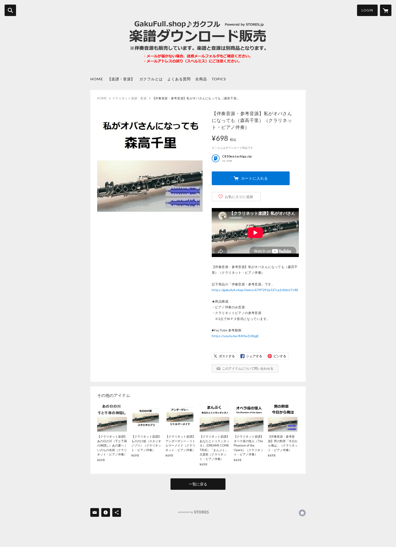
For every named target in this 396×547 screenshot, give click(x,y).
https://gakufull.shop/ (302, 512)
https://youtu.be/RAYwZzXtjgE (235, 336)
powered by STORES (193, 512)
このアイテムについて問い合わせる (247, 368)
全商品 (201, 79)
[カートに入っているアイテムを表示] (385, 10)
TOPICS (219, 79)
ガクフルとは (151, 79)
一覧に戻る (198, 484)
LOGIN (367, 10)
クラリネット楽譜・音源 (129, 98)
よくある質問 (179, 79)
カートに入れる (254, 178)
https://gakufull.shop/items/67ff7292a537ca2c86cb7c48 (255, 290)
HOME (96, 79)
